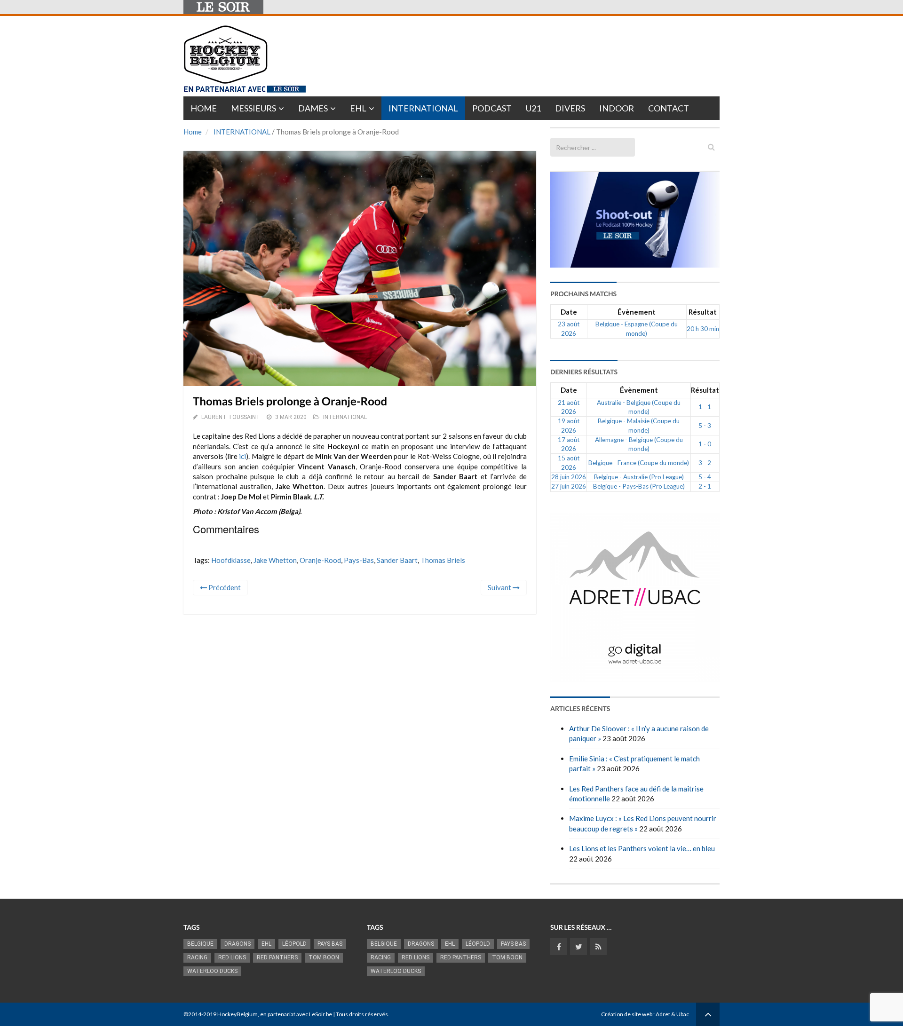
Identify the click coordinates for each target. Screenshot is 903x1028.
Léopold (294, 944)
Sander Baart (397, 560)
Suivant (500, 587)
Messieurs (253, 108)
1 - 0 (704, 444)
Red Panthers (277, 957)
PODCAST (492, 108)
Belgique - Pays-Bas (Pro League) (639, 486)
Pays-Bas (359, 560)
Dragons (237, 944)
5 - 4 (704, 477)
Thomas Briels (442, 560)
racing (197, 957)
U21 (533, 108)
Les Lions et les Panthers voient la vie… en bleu (642, 848)
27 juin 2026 (568, 486)
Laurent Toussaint (230, 417)
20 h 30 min (703, 328)
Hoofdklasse (231, 560)
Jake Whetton (275, 560)
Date (569, 312)
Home (203, 108)
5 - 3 (704, 425)
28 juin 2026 (568, 477)
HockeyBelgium (237, 1014)
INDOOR (616, 108)
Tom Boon (324, 957)
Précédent (224, 587)
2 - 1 (704, 486)
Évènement (637, 312)
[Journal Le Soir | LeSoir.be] (223, 7)
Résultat (703, 312)
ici (242, 456)
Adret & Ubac (672, 1014)
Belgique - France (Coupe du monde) (638, 463)
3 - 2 (704, 463)
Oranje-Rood (320, 560)
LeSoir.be (320, 1014)
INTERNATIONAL (242, 131)
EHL (358, 108)
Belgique (200, 944)
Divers (570, 108)
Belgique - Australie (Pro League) (639, 477)
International (423, 108)
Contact (668, 108)
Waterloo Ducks (212, 971)
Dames (313, 108)
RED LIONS (232, 957)
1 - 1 (704, 407)
